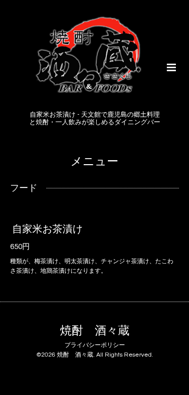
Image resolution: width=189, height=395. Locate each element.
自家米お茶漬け (47, 229)
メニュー (94, 162)
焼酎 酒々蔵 (95, 331)
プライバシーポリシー (95, 345)
